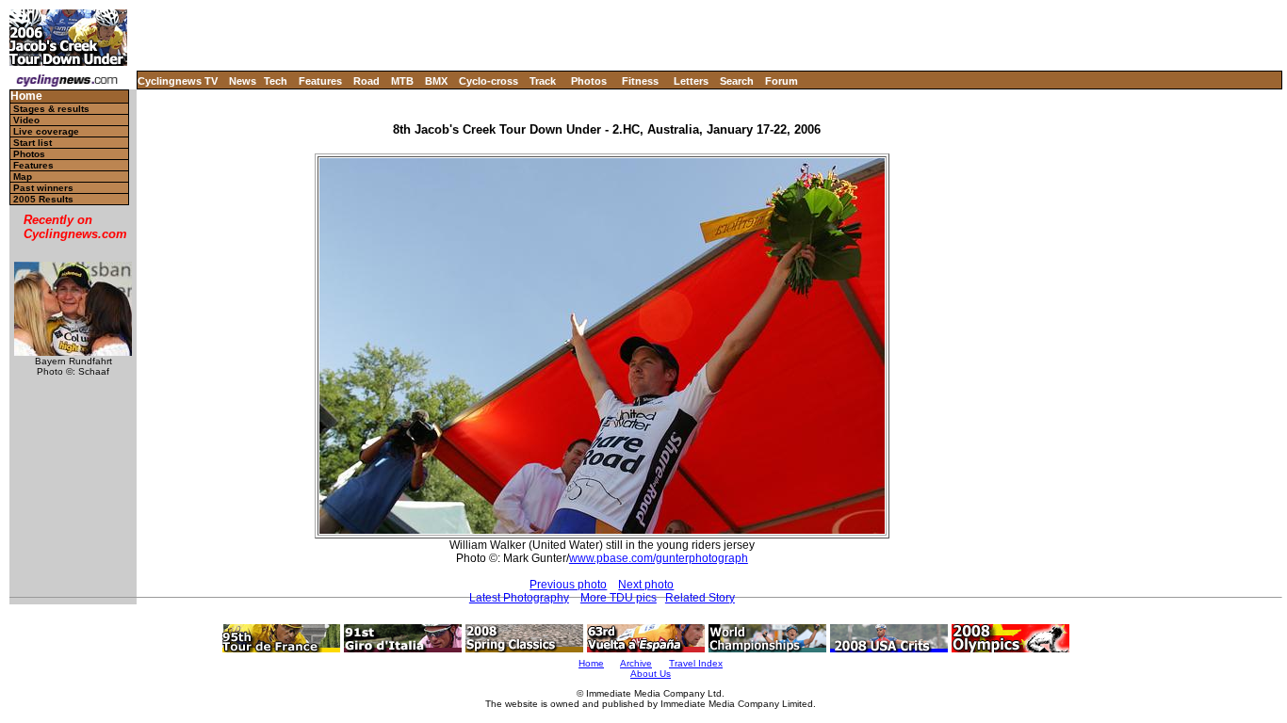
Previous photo (568, 584)
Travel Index (696, 663)
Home (26, 96)
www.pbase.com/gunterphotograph (658, 558)
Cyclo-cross (488, 81)
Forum (781, 81)
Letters (691, 81)
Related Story (700, 597)
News (242, 81)
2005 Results (43, 199)
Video (26, 120)
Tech (275, 81)
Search (737, 81)
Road (366, 81)
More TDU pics (618, 597)
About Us (650, 673)
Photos (589, 81)
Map (22, 176)
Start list (32, 142)
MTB (402, 81)
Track (542, 81)
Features (320, 81)
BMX (436, 81)
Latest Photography (519, 597)
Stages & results (51, 109)
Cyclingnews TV (178, 81)
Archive (636, 663)
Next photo (646, 584)
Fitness (640, 81)
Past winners (43, 188)
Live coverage (46, 131)
